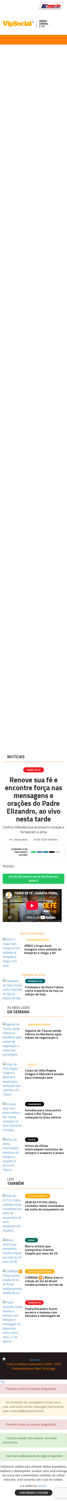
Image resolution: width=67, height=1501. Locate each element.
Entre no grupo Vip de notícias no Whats (33, 879)
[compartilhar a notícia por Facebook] (39, 852)
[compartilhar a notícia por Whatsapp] (33, 852)
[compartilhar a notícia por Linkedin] (45, 852)
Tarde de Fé (33, 770)
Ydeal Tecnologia (44, 1368)
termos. (42, 1485)
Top (2, 1381)
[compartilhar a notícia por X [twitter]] (51, 852)
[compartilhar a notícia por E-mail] (58, 852)
